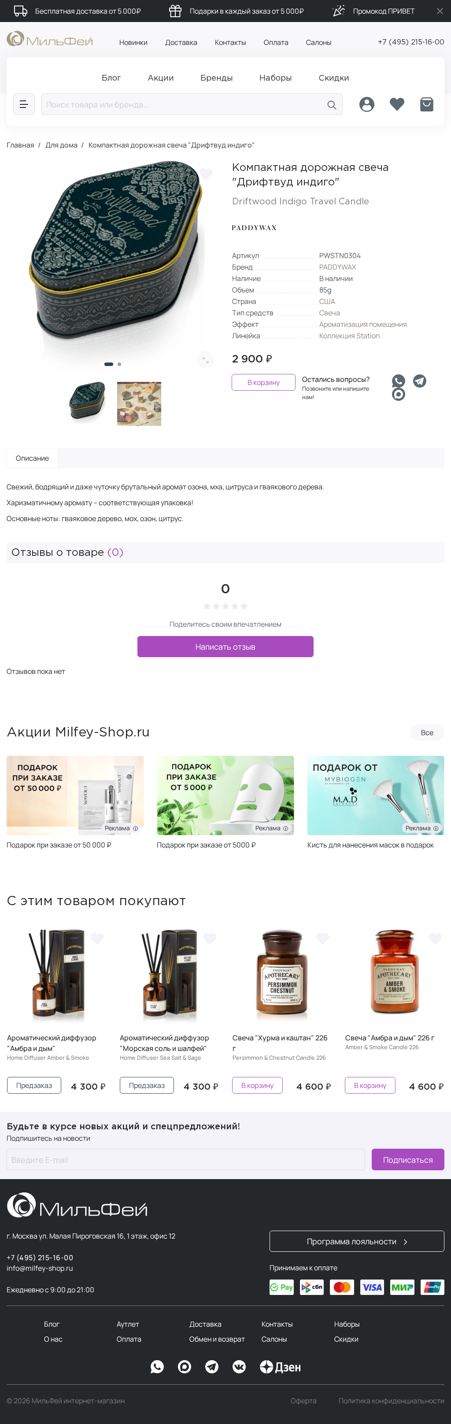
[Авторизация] (367, 104)
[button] (108, 364)
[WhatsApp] (157, 1367)
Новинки (133, 42)
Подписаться (408, 1159)
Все (427, 732)
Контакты (230, 42)
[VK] (239, 1367)
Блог (51, 1324)
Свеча (329, 313)
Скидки (346, 1339)
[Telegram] (419, 381)
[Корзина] (427, 104)
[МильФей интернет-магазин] (49, 38)
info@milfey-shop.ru (40, 1268)
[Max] (184, 1367)
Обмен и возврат (217, 1339)
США (327, 301)
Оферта (304, 1401)
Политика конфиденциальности (391, 1401)
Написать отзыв (225, 646)
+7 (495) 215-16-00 (411, 42)
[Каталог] (24, 104)
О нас (53, 1339)
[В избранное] (205, 174)
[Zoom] (205, 360)
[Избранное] (397, 104)
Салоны (319, 42)
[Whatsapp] (398, 381)
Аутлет (128, 1324)
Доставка (181, 42)
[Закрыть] (440, 11)
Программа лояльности (352, 1241)
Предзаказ (34, 1085)
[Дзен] (280, 1367)
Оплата (276, 42)
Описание (32, 458)
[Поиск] (332, 104)
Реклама (67, 828)
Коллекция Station (349, 335)
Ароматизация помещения (363, 324)
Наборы (347, 1324)
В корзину (264, 382)
